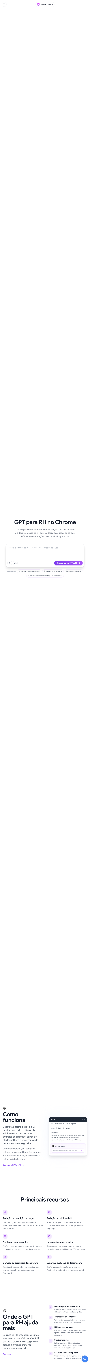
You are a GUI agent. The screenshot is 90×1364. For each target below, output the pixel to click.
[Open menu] (4, 4)
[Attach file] (9, 563)
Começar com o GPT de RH (66, 563)
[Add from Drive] (15, 563)
